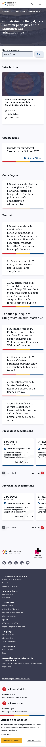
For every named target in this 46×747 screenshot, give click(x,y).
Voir (39, 54)
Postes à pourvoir (7, 649)
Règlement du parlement (9, 616)
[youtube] (27, 563)
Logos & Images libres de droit (11, 579)
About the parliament (9, 641)
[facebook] (4, 563)
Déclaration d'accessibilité (10, 623)
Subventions (6, 598)
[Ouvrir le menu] (40, 4)
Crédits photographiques (10, 586)
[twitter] (10, 563)
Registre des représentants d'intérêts (13, 627)
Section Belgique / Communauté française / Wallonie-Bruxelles (22, 663)
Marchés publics (7, 594)
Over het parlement (8, 634)
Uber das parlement (8, 638)
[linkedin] (22, 563)
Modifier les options (34, 741)
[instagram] (16, 563)
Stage (4, 653)
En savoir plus (6, 734)
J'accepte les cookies (11, 741)
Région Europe (6, 667)
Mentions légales (7, 606)
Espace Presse (6, 583)
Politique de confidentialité (10, 609)
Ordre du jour (10, 54)
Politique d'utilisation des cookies (12, 613)
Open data (5, 620)
